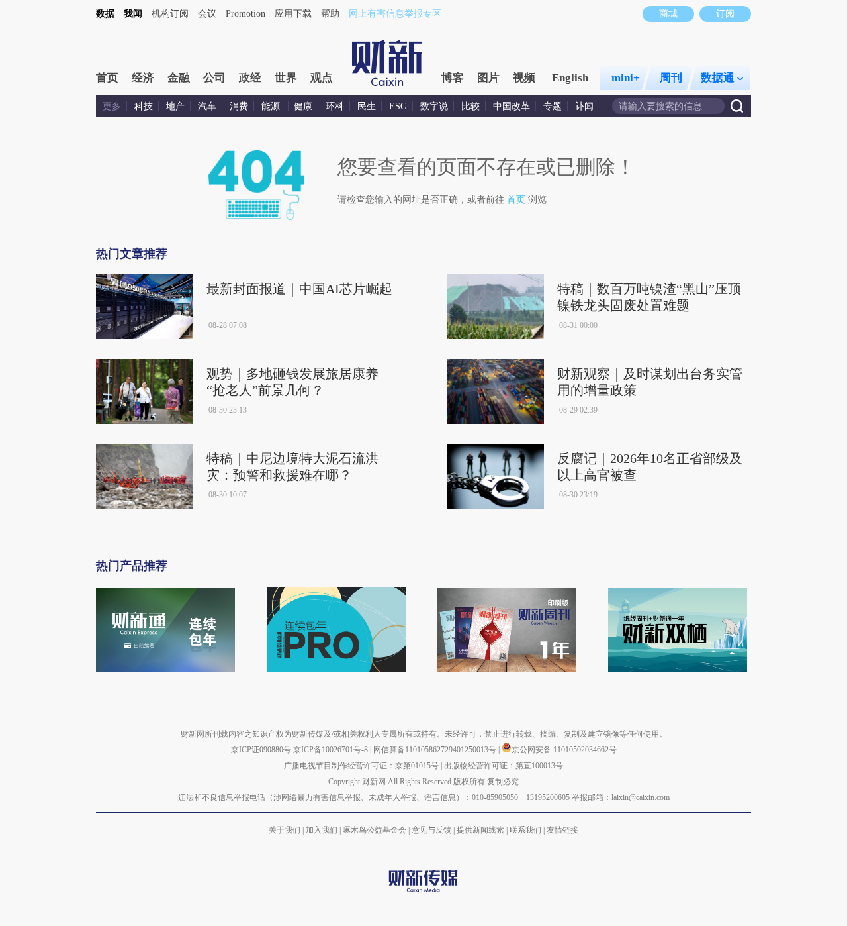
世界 (286, 78)
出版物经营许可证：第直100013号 (503, 765)
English (570, 78)
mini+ (625, 78)
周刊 (671, 78)
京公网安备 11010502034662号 (564, 749)
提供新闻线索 (480, 830)
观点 (321, 78)
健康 (303, 106)
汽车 (207, 106)
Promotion (245, 14)
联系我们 (525, 830)
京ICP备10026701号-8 (331, 749)
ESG (398, 106)
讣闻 (584, 106)
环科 (335, 106)
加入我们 (321, 830)
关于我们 (284, 830)
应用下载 (293, 14)
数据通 (718, 78)
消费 (239, 106)
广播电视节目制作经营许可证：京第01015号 (361, 765)
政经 (250, 78)
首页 (107, 78)
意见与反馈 (431, 830)
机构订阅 (170, 14)
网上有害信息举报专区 (395, 14)
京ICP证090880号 (261, 749)
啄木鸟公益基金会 (375, 830)
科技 (143, 106)
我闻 (133, 14)
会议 (207, 14)
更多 (112, 106)
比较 (470, 106)
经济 (143, 78)
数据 (105, 14)
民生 (366, 106)
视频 (524, 78)
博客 (452, 78)
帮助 (330, 14)
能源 (272, 106)
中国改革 (511, 106)
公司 (214, 78)
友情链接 (562, 830)
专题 (552, 106)
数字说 (434, 106)
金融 (178, 78)
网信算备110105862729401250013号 (435, 749)
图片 (488, 78)
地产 (175, 106)
